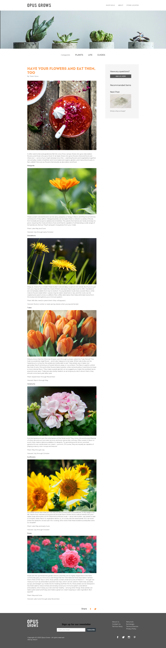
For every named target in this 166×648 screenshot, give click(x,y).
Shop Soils (110, 5)
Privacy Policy (131, 629)
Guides (101, 55)
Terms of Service (132, 626)
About (120, 5)
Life (90, 55)
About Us (115, 622)
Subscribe (91, 630)
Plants (79, 55)
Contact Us (116, 624)
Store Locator (133, 5)
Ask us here (121, 76)
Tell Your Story (117, 626)
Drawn (35, 639)
